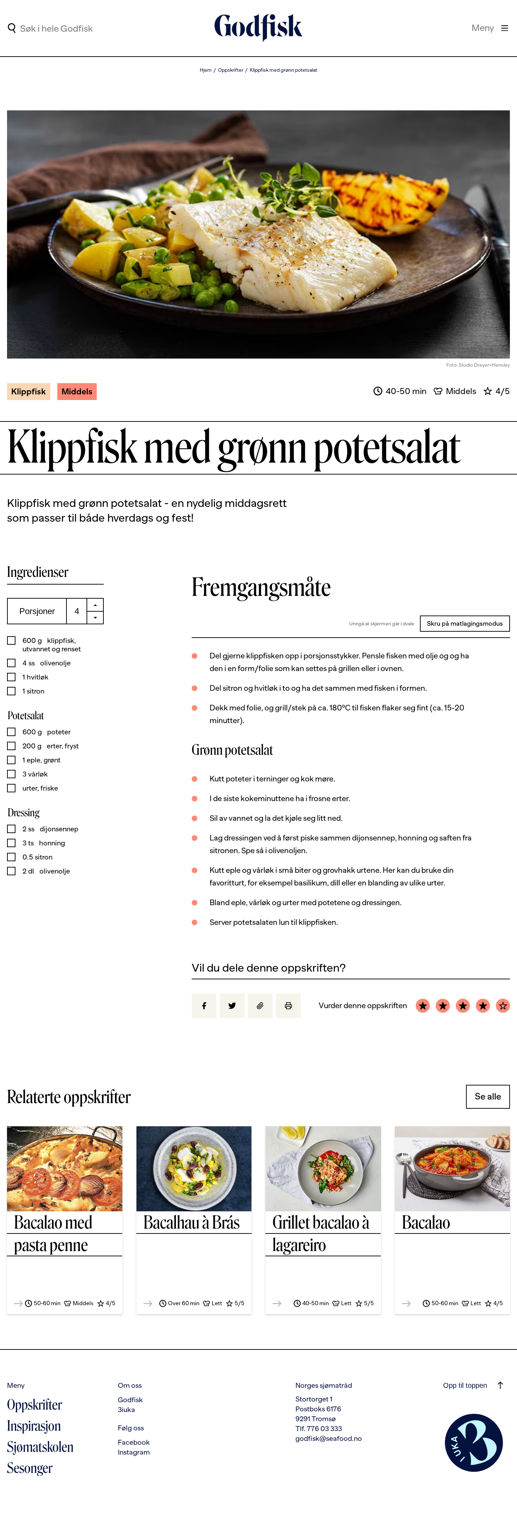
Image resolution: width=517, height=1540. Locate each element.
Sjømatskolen (40, 1446)
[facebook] (204, 1005)
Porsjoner (37, 611)
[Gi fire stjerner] (483, 1006)
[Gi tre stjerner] (463, 1006)
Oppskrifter (230, 70)
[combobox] (78, 28)
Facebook (134, 1442)
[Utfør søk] (11, 28)
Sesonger (29, 1468)
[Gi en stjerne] (423, 1006)
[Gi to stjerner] (443, 1006)
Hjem (206, 70)
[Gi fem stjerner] (503, 1006)
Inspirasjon (34, 1425)
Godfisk (130, 1400)
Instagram (134, 1452)
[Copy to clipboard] (260, 1005)
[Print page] (288, 1005)
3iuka (126, 1409)
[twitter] (232, 1005)
